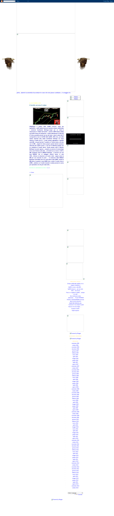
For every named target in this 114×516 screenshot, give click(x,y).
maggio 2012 (75, 455)
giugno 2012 (75, 457)
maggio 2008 (75, 381)
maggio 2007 (75, 358)
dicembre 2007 (75, 371)
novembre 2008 (75, 392)
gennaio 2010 (75, 419)
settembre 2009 (75, 411)
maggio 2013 (75, 478)
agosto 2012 (75, 461)
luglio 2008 (75, 385)
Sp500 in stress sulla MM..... (75, 287)
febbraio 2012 (75, 449)
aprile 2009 (75, 402)
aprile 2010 (75, 425)
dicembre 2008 (75, 394)
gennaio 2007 (75, 351)
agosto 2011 (75, 438)
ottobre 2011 (75, 442)
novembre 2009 (75, 415)
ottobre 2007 (75, 368)
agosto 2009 (75, 409)
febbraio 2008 (75, 375)
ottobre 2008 (75, 391)
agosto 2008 (75, 387)
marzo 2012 (75, 451)
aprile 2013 (75, 476)
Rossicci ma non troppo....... (75, 306)
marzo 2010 (75, 423)
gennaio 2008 (75, 373)
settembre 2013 (75, 486)
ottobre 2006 (75, 345)
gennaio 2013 (75, 470)
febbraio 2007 (75, 352)
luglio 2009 (75, 408)
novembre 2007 (75, 370)
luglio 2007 (75, 362)
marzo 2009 (75, 400)
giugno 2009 (75, 406)
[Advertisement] (46, 98)
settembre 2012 (75, 463)
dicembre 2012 (75, 468)
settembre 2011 (75, 440)
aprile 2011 (75, 430)
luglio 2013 (75, 482)
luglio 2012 (75, 459)
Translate (80, 494)
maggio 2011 (75, 432)
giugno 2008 (75, 383)
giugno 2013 (75, 480)
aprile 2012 (75, 453)
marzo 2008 (75, 377)
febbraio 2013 (75, 472)
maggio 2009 (75, 404)
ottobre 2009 (75, 413)
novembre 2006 (75, 347)
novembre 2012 (75, 467)
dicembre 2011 (75, 446)
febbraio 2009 (75, 398)
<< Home (31, 172)
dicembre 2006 (75, 349)
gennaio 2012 (75, 447)
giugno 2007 (75, 360)
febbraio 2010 (75, 421)
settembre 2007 (75, 366)
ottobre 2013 (75, 487)
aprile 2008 (75, 379)
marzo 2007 (75, 354)
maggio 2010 (75, 427)
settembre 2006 (75, 343)
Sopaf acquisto (75, 310)
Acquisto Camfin (75, 308)
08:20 (48, 167)
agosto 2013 (75, 484)
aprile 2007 (75, 356)
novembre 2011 (75, 444)
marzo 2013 (75, 474)
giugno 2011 (75, 434)
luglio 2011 (75, 436)
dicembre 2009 (75, 417)
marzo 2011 (75, 429)
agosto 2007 (75, 364)
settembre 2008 (75, 389)
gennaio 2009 (75, 396)
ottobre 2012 (75, 465)
